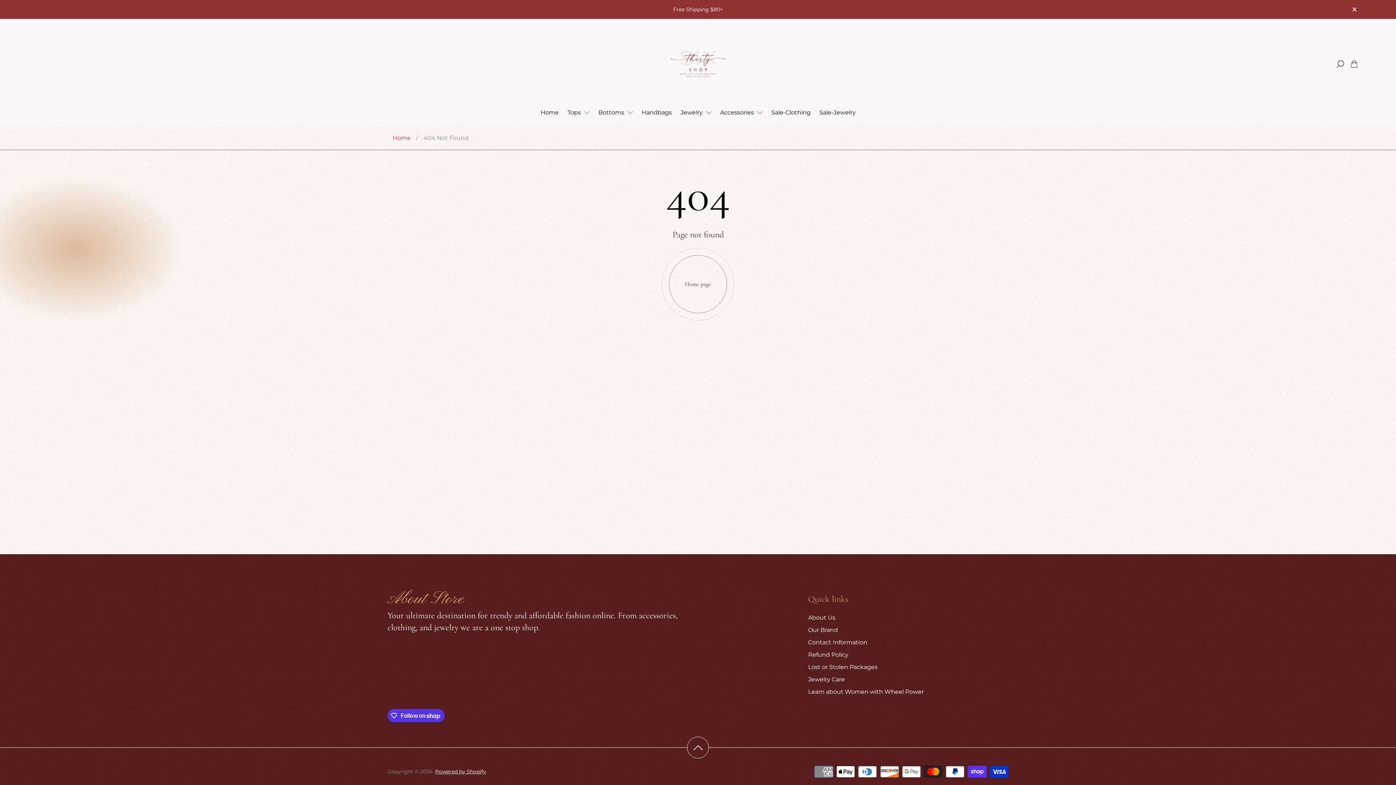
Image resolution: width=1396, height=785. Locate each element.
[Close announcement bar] (1354, 9)
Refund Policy (828, 654)
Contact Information (837, 642)
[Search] (1340, 64)
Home (402, 137)
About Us (821, 617)
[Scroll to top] (698, 747)
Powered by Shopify (460, 771)
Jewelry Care (826, 679)
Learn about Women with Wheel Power (866, 691)
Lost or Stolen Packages (843, 667)
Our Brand (823, 630)
